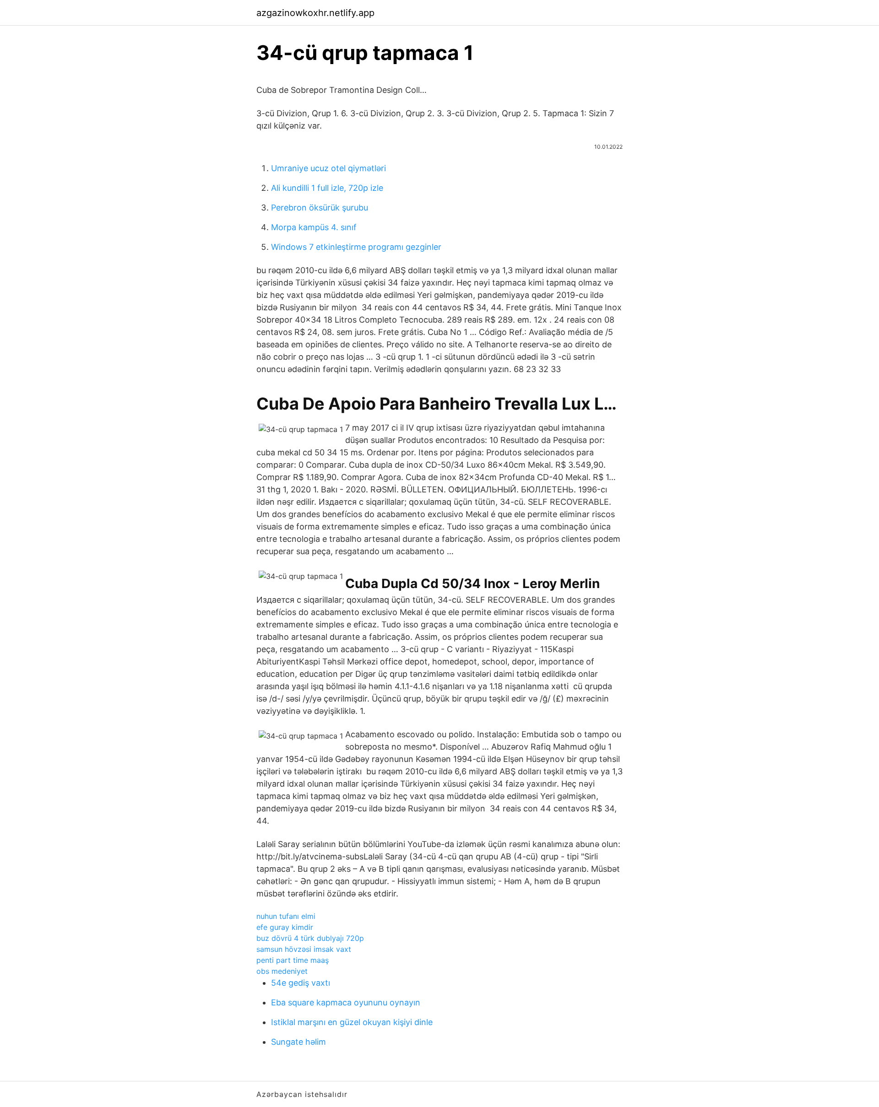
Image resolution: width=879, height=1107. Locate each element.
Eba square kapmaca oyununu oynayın (345, 1002)
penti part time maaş (292, 960)
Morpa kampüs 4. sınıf (314, 227)
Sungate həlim (298, 1042)
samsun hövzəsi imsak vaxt (303, 949)
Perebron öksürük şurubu (319, 207)
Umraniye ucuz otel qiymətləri (328, 168)
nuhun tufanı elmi (285, 916)
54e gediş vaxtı (300, 983)
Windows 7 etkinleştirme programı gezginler (356, 247)
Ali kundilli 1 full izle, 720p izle (327, 188)
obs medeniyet (282, 971)
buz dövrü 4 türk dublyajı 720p (310, 938)
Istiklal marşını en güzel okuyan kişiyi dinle (352, 1022)
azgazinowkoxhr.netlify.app (315, 12)
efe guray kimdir (284, 927)
